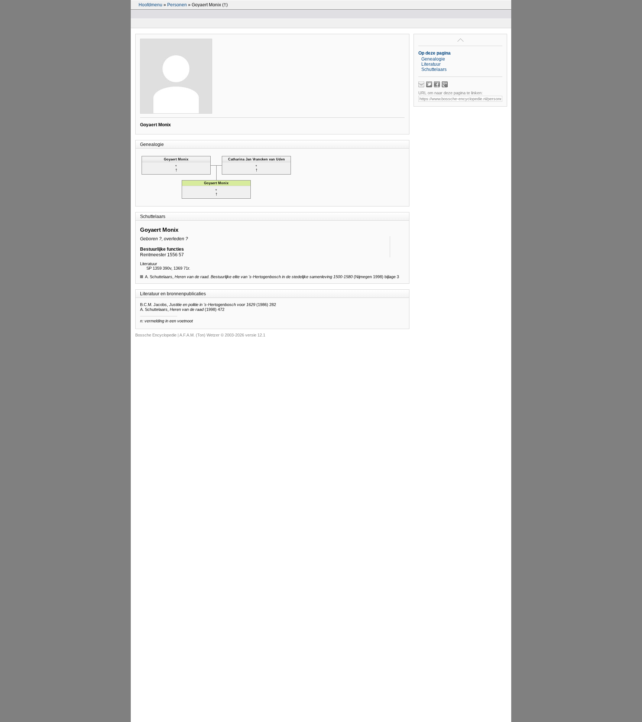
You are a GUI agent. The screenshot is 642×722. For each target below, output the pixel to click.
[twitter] (429, 84)
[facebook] (437, 84)
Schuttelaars (434, 69)
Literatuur (431, 64)
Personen (177, 4)
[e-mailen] (421, 84)
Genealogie (433, 59)
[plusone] (445, 84)
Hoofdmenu (150, 4)
